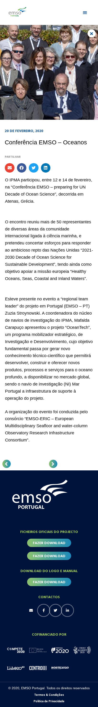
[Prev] (6, 464)
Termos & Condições (49, 695)
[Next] (53, 464)
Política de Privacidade (49, 701)
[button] (85, 12)
